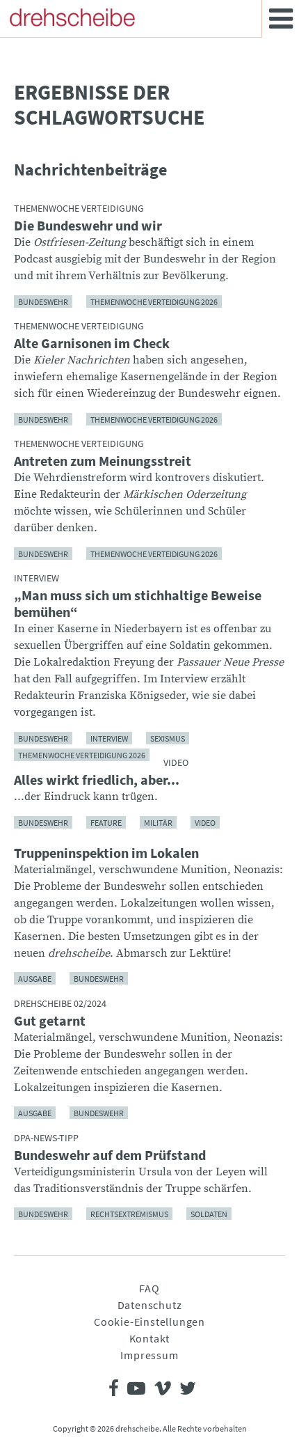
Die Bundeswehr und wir (88, 225)
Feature (106, 822)
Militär (158, 822)
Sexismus (167, 738)
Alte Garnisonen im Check (92, 343)
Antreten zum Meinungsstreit (102, 461)
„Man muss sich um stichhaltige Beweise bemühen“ (137, 603)
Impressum (149, 1355)
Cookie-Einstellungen (149, 1322)
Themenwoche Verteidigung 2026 (154, 301)
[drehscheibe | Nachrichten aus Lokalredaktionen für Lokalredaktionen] (72, 17)
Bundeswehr (43, 301)
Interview (109, 738)
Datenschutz (150, 1305)
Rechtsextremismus (129, 1214)
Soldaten (209, 1214)
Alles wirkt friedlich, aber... (96, 780)
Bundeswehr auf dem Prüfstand (110, 1155)
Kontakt (149, 1338)
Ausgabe (34, 978)
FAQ (149, 1288)
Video (205, 822)
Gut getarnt (50, 1020)
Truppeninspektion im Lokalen (106, 853)
